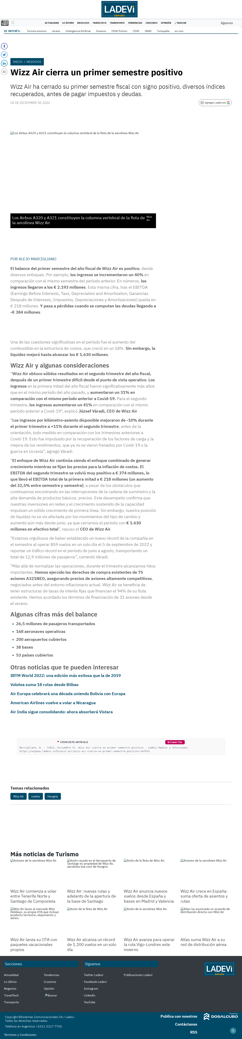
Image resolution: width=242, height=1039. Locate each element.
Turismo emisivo (37, 31)
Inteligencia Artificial (78, 31)
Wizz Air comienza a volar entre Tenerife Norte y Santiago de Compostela (33, 896)
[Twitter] (4, 54)
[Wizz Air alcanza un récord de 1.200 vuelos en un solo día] (92, 921)
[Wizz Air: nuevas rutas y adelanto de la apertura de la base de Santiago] (92, 873)
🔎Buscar (180, 22)
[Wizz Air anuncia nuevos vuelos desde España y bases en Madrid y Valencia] (149, 873)
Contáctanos (186, 1024)
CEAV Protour (119, 31)
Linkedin (89, 995)
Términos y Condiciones (20, 1035)
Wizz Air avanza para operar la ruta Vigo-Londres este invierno (149, 944)
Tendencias (135, 22)
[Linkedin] (4, 63)
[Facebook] (4, 46)
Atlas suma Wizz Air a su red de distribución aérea (203, 942)
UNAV (148, 31)
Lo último (68, 22)
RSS (193, 1032)
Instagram (91, 988)
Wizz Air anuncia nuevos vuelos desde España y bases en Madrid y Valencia (149, 896)
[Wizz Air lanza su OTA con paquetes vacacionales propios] (35, 921)
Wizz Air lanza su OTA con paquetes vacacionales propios (33, 944)
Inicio (17, 62)
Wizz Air (18, 796)
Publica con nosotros (179, 1016)
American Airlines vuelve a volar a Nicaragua (53, 702)
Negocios (83, 22)
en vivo (179, 31)
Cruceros (151, 22)
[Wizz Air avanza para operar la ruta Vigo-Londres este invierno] (149, 921)
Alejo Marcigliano (37, 258)
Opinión (166, 22)
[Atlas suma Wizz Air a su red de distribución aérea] (206, 921)
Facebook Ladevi (95, 982)
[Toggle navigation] (12, 23)
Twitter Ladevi (93, 975)
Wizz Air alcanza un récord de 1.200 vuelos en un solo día (91, 944)
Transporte (117, 22)
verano (56, 31)
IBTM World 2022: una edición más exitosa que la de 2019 (65, 675)
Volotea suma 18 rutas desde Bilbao (44, 684)
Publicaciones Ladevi (138, 975)
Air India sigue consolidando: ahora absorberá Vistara (61, 711)
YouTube (89, 1002)
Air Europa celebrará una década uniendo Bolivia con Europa (67, 693)
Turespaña (163, 31)
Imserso (101, 31)
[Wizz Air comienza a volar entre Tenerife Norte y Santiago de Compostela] (35, 873)
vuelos (35, 796)
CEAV (136, 31)
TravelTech (99, 22)
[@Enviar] (4, 71)
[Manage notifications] (233, 1031)
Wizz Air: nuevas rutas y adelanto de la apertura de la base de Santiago (91, 896)
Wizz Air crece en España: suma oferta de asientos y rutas (204, 896)
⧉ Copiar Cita (175, 742)
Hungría (52, 796)
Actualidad (52, 22)
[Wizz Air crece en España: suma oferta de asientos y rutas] (206, 873)
